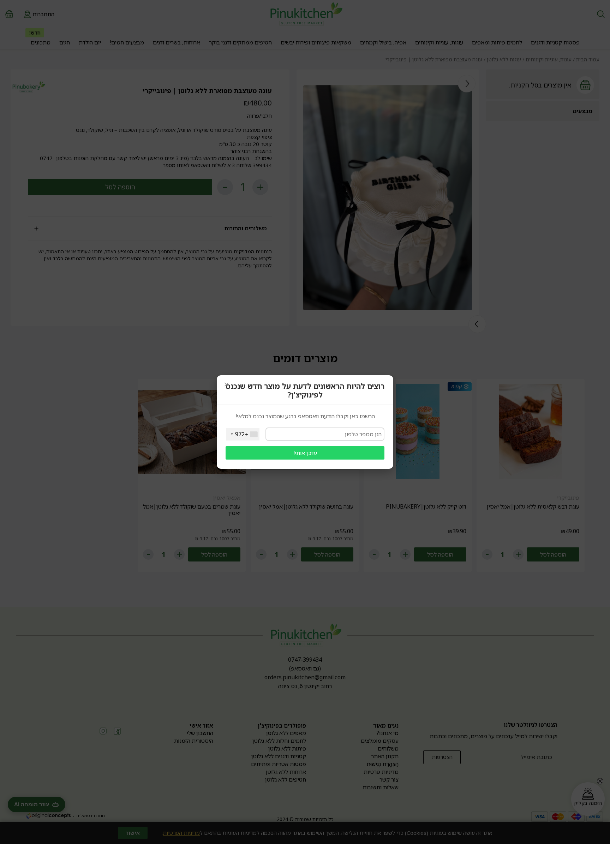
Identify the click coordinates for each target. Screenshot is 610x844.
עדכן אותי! (305, 453)
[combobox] (242, 434)
